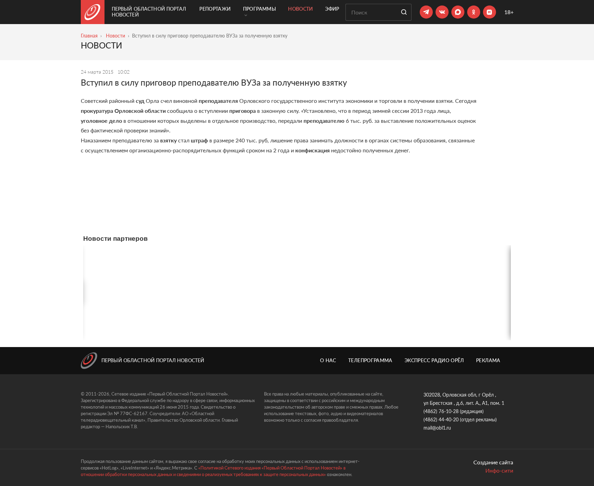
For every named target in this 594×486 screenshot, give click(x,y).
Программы (259, 9)
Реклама (488, 360)
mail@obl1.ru (437, 428)
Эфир (332, 9)
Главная (89, 36)
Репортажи (215, 9)
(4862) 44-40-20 (441, 419)
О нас (328, 360)
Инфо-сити (499, 470)
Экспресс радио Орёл (434, 360)
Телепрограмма (370, 360)
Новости (300, 9)
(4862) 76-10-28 (441, 411)
